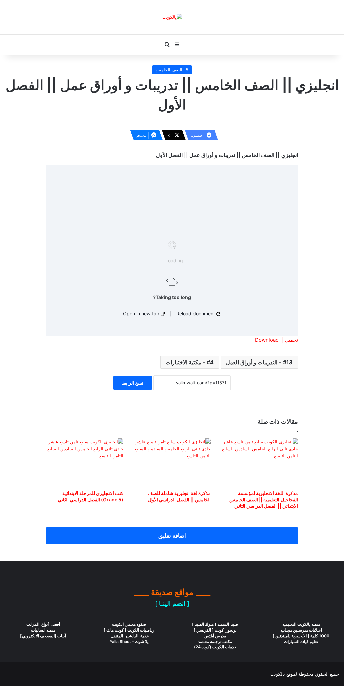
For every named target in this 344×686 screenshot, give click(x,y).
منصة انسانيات (43, 630)
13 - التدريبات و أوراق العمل (259, 362)
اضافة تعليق (172, 535)
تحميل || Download (276, 340)
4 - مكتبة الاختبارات (190, 362)
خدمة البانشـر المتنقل (129, 635)
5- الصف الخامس (172, 69)
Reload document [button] (196, 313)
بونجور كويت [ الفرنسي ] (215, 630)
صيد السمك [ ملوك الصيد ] (215, 624)
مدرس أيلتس (215, 635)
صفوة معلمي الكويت (129, 624)
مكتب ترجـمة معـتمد (215, 641)
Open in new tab (142, 313)
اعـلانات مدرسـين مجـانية (301, 630)
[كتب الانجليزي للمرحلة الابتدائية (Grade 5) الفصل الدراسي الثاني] (84, 462)
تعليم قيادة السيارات (301, 641)
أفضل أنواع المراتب (43, 624)
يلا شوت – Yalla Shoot (129, 641)
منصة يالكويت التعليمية (301, 624)
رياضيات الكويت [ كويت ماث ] (129, 630)
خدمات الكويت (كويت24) (215, 646)
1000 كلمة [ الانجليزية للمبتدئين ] (301, 635)
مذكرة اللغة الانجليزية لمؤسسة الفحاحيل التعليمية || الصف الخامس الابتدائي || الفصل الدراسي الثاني (263, 499)
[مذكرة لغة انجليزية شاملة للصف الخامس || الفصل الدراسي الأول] (172, 462)
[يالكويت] (172, 17)
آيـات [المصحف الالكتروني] (43, 635)
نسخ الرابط (132, 383)
